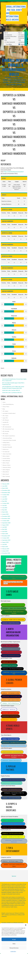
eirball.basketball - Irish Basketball (10, 649)
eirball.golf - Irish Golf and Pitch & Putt (11, 789)
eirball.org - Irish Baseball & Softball (10, 655)
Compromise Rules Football (9, 440)
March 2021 (5, 512)
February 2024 (5, 483)
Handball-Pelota (6, 444)
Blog (4, 409)
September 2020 (6, 522)
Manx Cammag (6, 476)
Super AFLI (5, 418)
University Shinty (7, 467)
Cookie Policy (13, 951)
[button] (25, 925)
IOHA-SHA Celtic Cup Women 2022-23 (11, 392)
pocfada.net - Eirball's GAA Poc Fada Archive (13, 619)
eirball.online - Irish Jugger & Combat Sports (13, 823)
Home (4, 402)
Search (2, 368)
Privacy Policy (6, 406)
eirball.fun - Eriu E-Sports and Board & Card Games (14, 865)
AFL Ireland (5, 411)
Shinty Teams (6, 462)
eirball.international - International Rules (12, 752)
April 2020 (4, 531)
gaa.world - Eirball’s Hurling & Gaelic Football (13, 604)
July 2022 (4, 496)
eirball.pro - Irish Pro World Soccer (10, 703)
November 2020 (6, 518)
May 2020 (4, 529)
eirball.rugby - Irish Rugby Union (10, 713)
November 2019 (6, 535)
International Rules (7, 438)
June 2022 (4, 499)
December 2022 (6, 490)
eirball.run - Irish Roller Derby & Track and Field (13, 827)
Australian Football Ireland (9, 413)
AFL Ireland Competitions (9, 435)
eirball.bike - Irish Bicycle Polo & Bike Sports (12, 836)
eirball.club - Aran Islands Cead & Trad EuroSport (14, 756)
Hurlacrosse (5, 449)
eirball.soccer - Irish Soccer (8, 709)
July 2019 (4, 544)
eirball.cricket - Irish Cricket (9, 719)
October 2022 (5, 494)
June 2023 (4, 486)
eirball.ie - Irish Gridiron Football (10, 645)
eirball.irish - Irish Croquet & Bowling (11, 797)
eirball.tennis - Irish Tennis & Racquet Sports (13, 779)
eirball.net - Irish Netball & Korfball (10, 693)
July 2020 (4, 527)
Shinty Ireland (6, 456)
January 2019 (5, 551)
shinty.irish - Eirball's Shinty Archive (10, 623)
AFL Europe (5, 433)
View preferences (14, 948)
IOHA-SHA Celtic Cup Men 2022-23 (11, 390)
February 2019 (5, 548)
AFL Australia (6, 431)
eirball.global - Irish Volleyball (9, 665)
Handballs (14, 212)
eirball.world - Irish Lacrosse (9, 662)
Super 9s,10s (6, 424)
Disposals (20, 212)
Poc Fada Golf (6, 451)
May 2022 (4, 501)
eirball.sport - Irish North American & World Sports (14, 577)
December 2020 (6, 516)
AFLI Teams (5, 415)
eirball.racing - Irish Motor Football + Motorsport (14, 841)
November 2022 (6, 492)
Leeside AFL (5, 422)
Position (4, 212)
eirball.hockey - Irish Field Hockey (10, 716)
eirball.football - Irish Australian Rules (11, 696)
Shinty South (6, 474)
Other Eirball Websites (8, 404)
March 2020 (5, 533)
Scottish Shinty (6, 458)
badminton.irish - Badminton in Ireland (11, 783)
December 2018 (6, 553)
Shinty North (6, 471)
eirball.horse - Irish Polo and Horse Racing (12, 833)
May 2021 (4, 509)
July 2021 (4, 505)
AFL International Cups (8, 429)
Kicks (8, 212)
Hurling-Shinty (6, 442)
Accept (14, 939)
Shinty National (6, 460)
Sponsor (14, 52)
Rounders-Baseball (7, 447)
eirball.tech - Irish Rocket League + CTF (12, 861)
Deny (14, 943)
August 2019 (5, 542)
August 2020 (5, 525)
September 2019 (6, 540)
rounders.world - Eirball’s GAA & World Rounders (14, 612)
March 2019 (5, 546)
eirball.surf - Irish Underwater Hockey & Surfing (13, 745)
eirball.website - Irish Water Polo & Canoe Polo (13, 742)
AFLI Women (6, 420)
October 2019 (5, 538)
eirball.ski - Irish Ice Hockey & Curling (11, 652)
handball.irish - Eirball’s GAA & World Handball (13, 608)
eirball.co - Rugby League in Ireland (10, 699)
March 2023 (5, 488)
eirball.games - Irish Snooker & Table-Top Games (14, 793)
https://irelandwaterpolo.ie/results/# (13, 171)
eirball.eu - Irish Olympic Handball (10, 739)
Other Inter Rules (7, 454)
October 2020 (5, 520)
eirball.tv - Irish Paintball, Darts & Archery (12, 820)
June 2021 (4, 507)
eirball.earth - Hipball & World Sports (11, 760)
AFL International (7, 426)
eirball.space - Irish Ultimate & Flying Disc (12, 668)
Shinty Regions (6, 469)
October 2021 (5, 503)
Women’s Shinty (6, 465)
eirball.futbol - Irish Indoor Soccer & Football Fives (14, 672)
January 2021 (5, 514)
